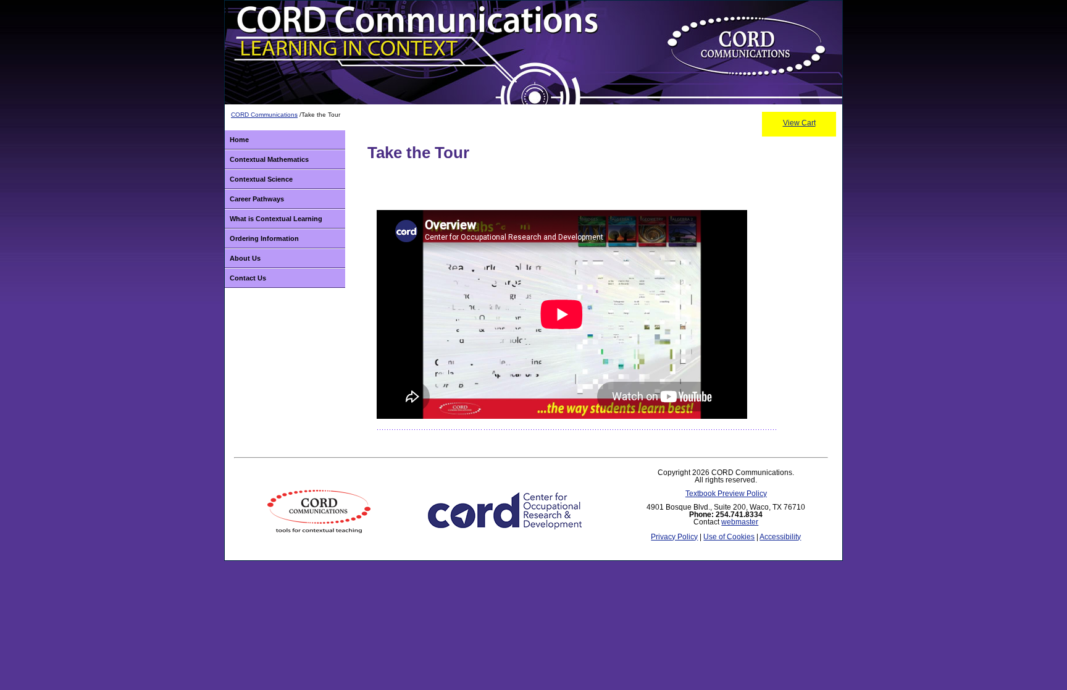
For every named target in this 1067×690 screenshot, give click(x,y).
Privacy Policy (674, 536)
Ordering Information (264, 238)
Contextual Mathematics (269, 159)
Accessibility (780, 536)
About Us (245, 258)
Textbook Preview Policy (726, 493)
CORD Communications (264, 114)
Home (239, 139)
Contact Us (248, 278)
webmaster (739, 522)
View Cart (799, 123)
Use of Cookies (729, 536)
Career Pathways (257, 199)
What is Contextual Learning (276, 218)
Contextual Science (261, 179)
